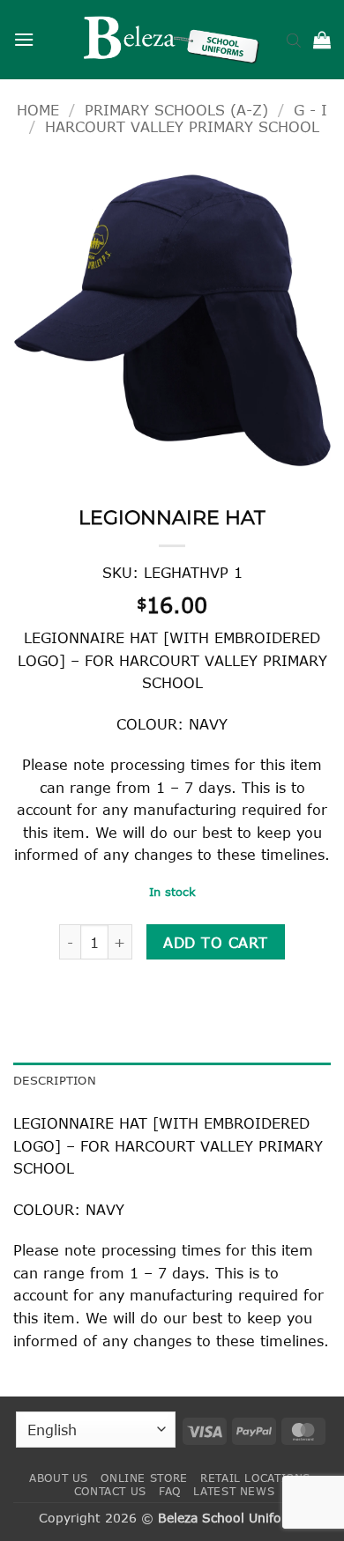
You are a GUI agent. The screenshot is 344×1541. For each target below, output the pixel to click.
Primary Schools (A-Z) (176, 109)
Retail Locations (255, 1478)
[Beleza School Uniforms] (172, 39)
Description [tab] (54, 1080)
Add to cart (215, 942)
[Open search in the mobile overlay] (294, 40)
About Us (58, 1478)
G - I (310, 109)
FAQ (170, 1491)
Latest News (233, 1491)
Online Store (144, 1478)
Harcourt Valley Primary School (182, 126)
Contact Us (110, 1491)
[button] (23, 39)
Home (38, 109)
